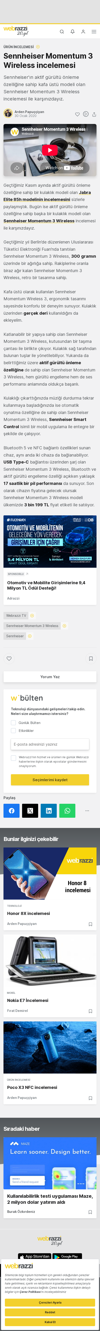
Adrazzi (13, 598)
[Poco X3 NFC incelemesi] (50, 1047)
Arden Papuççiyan (22, 924)
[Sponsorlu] (50, 541)
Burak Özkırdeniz (21, 1212)
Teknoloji (14, 905)
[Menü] (94, 32)
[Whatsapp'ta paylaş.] (68, 811)
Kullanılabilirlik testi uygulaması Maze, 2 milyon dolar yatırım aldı (50, 1199)
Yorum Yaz (50, 676)
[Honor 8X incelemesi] (50, 873)
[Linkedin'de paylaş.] (50, 811)
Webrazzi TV (16, 615)
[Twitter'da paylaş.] (31, 811)
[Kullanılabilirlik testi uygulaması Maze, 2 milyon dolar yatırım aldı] (50, 1163)
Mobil (11, 992)
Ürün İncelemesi (18, 47)
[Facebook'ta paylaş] (12, 811)
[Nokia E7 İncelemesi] (50, 960)
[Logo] (16, 31)
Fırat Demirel (17, 1011)
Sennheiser (15, 636)
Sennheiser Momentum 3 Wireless (32, 626)
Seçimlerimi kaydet (50, 779)
